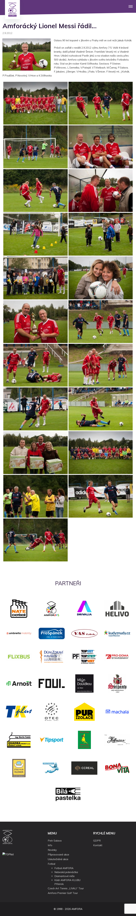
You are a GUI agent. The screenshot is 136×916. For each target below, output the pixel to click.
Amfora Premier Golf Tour (63, 893)
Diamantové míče (64, 876)
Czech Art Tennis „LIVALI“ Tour (66, 888)
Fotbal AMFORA (63, 868)
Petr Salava (55, 840)
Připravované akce (58, 854)
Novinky (52, 849)
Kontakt (97, 845)
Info (50, 845)
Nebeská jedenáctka (66, 872)
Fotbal (51, 863)
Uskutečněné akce (58, 859)
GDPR (97, 840)
